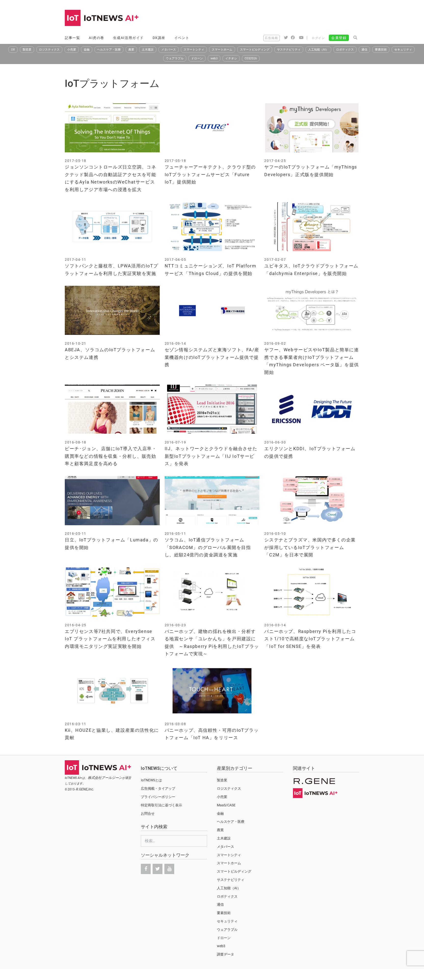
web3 (214, 58)
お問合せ (148, 813)
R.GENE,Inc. (85, 789)
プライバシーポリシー (158, 797)
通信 (364, 49)
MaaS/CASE (226, 805)
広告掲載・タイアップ (158, 788)
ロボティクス (345, 49)
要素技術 (381, 49)
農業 (131, 49)
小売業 (71, 49)
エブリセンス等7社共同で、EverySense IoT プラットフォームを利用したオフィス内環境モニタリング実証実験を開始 (110, 639)
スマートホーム (222, 49)
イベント (181, 38)
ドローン (197, 58)
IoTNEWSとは (151, 780)
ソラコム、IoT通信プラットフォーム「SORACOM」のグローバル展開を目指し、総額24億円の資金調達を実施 (208, 547)
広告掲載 (271, 38)
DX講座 (159, 38)
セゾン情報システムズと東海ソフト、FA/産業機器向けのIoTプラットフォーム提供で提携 (212, 357)
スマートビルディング (254, 49)
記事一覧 (72, 38)
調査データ (225, 954)
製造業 (27, 49)
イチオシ (231, 58)
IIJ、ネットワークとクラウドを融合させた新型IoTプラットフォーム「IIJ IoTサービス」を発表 (211, 456)
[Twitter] (157, 869)
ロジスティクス (49, 49)
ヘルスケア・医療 (109, 49)
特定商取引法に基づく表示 (161, 805)
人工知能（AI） (318, 49)
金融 (87, 49)
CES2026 (251, 58)
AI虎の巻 (96, 38)
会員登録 (338, 38)
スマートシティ (194, 49)
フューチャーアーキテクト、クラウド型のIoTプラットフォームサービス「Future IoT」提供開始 (210, 174)
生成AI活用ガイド (128, 38)
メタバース (168, 49)
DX (13, 49)
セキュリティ (403, 49)
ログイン (318, 38)
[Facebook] (146, 869)
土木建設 (148, 49)
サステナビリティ (289, 49)
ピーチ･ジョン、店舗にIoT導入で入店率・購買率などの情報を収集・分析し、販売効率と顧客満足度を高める (111, 456)
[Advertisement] (270, 18)
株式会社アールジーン (105, 778)
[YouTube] (169, 869)
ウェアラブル (175, 58)
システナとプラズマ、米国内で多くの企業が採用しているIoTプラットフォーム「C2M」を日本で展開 (310, 547)
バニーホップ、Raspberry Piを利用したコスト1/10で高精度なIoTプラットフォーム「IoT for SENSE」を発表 (310, 639)
